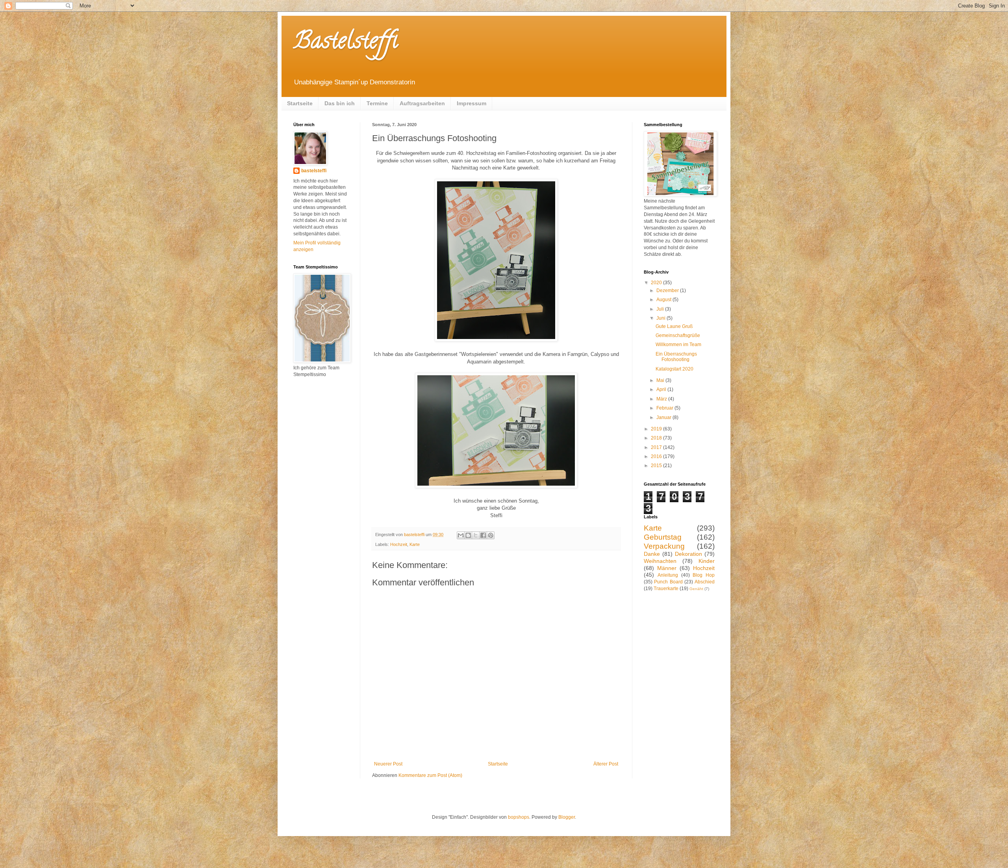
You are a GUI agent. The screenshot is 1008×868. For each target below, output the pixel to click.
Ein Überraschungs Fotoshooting (676, 356)
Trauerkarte (666, 588)
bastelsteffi (313, 170)
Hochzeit (398, 544)
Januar (664, 417)
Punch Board (668, 582)
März (662, 399)
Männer (666, 568)
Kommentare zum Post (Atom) (430, 775)
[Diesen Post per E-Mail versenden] (461, 535)
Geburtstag (663, 537)
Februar (665, 408)
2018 (657, 438)
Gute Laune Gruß (674, 326)
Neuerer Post (388, 764)
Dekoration (688, 554)
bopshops (518, 817)
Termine (377, 103)
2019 (657, 429)
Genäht (696, 589)
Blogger (566, 817)
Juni (661, 318)
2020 (657, 282)
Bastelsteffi (345, 42)
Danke (652, 554)
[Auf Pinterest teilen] (491, 535)
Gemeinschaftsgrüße (678, 335)
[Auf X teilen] (476, 535)
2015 (657, 465)
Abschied (705, 582)
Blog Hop (704, 575)
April (661, 389)
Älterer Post (605, 764)
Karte (415, 544)
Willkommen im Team (678, 344)
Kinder (707, 561)
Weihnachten (660, 561)
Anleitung (668, 575)
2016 (657, 456)
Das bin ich (339, 103)
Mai (660, 380)
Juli (660, 309)
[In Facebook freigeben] (483, 535)
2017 (657, 447)
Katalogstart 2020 (674, 369)
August (664, 299)
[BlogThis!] (468, 535)
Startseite (300, 103)
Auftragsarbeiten (422, 103)
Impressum (471, 103)
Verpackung (664, 546)
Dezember (668, 290)
